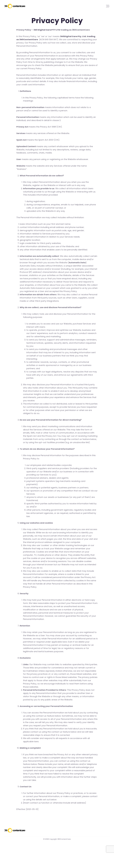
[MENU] (108, 6)
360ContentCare (14, 6)
